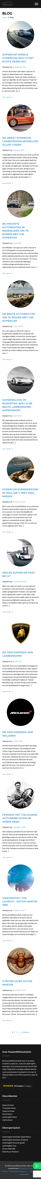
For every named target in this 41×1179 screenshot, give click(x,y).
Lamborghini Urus (9, 1146)
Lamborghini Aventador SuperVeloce (16, 1137)
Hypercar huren (8, 1111)
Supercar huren (8, 1105)
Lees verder (7, 97)
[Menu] (36, 4)
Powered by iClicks (26, 1168)
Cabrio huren (7, 1120)
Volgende (25, 1032)
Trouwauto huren (9, 1108)
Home (4, 17)
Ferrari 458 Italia (8, 1149)
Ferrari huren (7, 1114)
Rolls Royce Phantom (10, 1151)
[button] (17, 1086)
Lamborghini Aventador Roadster (15, 1140)
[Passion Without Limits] (7, 4)
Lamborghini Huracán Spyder (13, 1143)
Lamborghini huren (9, 1117)
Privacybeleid (13, 1171)
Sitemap (5, 1171)
